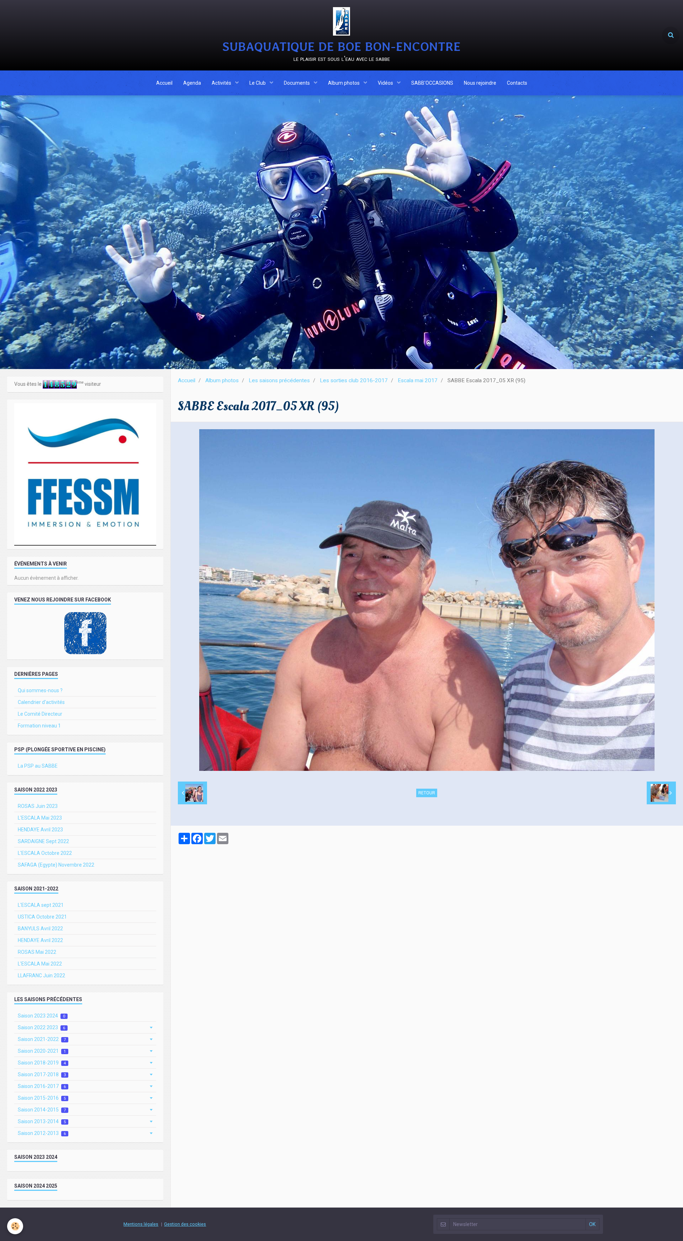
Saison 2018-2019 (42, 1063)
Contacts (517, 83)
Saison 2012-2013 (42, 1133)
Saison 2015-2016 (42, 1098)
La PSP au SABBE (38, 766)
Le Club (258, 83)
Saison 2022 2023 (41, 1027)
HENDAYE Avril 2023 (40, 829)
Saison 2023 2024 (41, 1016)
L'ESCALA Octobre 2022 (45, 853)
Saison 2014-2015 (42, 1110)
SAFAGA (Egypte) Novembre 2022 (56, 865)
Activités (222, 83)
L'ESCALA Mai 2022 (40, 964)
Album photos (344, 83)
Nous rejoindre (480, 83)
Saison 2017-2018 (42, 1074)
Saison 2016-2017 (42, 1086)
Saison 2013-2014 (42, 1121)
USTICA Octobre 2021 (42, 917)
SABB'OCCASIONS (432, 83)
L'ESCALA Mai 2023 (40, 818)
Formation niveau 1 (39, 726)
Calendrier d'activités (41, 702)
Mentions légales (140, 1224)
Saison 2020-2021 (42, 1051)
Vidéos (386, 83)
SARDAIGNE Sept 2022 (43, 841)
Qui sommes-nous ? (40, 690)
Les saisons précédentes (279, 380)
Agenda (192, 83)
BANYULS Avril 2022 (40, 928)
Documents (297, 83)
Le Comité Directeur (40, 714)
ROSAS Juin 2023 (38, 806)
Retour (426, 792)
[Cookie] (15, 1226)
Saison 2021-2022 (42, 1039)
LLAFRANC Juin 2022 (41, 975)
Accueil (164, 83)
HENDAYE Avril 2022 (40, 940)
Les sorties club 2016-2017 (354, 380)
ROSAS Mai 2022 (37, 952)
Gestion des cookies (185, 1224)
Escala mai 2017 (418, 380)
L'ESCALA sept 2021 (41, 905)
